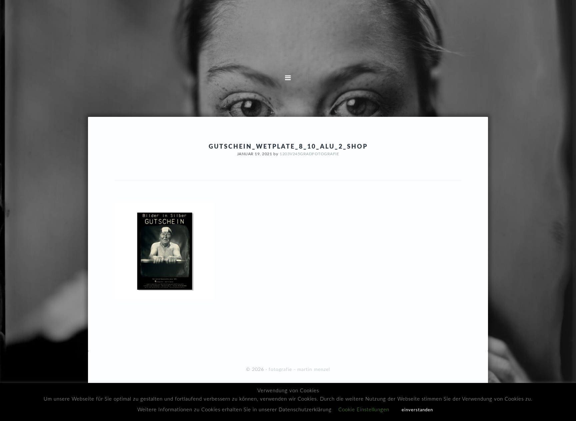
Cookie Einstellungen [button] (363, 409)
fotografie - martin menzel (288, 43)
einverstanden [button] (417, 410)
